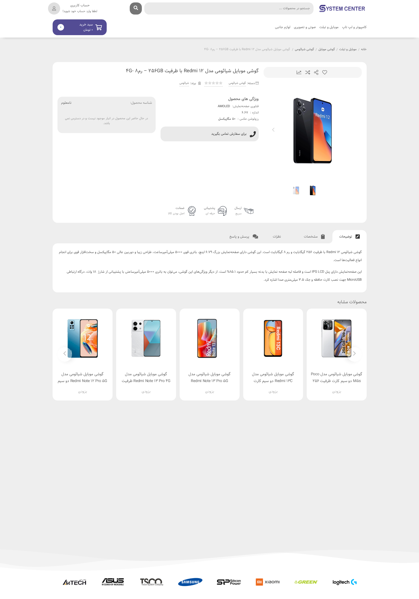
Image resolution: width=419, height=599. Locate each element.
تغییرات (299, 72)
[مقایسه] (332, 387)
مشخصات (311, 237)
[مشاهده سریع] (341, 387)
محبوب (325, 72)
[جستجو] (136, 8)
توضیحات (346, 237)
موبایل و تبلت (348, 49)
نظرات (277, 237)
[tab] (349, 236)
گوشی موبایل (326, 49)
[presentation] (273, 131)
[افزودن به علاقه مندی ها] (322, 387)
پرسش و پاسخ (239, 237)
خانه (364, 49)
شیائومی (184, 83)
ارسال (316, 72)
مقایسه (308, 72)
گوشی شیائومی (304, 49)
